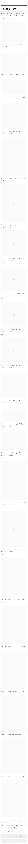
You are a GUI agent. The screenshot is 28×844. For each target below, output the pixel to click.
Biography (10, 13)
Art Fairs (4, 15)
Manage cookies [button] (14, 831)
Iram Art (5, 3)
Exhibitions (20, 13)
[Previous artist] (2, 19)
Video (21, 15)
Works (3, 13)
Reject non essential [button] (14, 836)
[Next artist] (16, 19)
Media (15, 15)
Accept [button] (14, 840)
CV (10, 15)
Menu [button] (26, 3)
